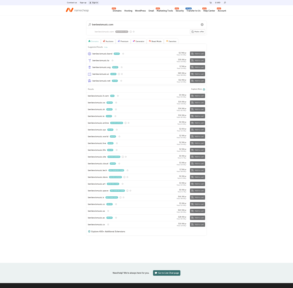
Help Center (209, 10)
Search (89, 24)
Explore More (196, 89)
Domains (117, 10)
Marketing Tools (164, 10)
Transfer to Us (193, 10)
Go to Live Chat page (168, 273)
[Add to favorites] (134, 32)
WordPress (140, 11)
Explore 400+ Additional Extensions (108, 231)
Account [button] (221, 10)
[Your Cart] (210, 2)
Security (179, 10)
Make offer (199, 32)
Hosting (128, 11)
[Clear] (202, 24)
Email (151, 11)
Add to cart (199, 54)
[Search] (225, 2)
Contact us (72, 2)
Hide (106, 47)
